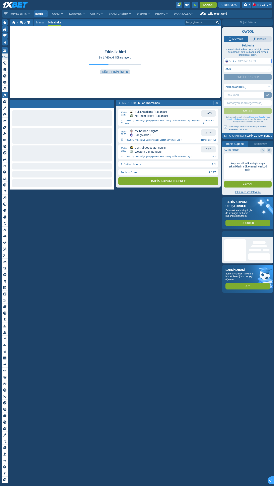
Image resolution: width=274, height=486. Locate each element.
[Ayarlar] (246, 5)
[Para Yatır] (195, 5)
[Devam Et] (23, 103)
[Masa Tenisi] (21, 22)
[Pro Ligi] (28, 22)
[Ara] (217, 22)
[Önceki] (12, 103)
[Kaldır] (110, 103)
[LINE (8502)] (13, 22)
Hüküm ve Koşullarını (258, 117)
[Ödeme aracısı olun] (187, 5)
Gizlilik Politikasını (234, 119)
